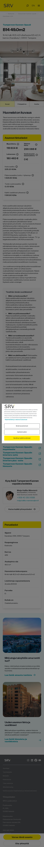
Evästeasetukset (22, 426)
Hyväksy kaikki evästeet (22, 438)
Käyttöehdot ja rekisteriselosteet (16, 419)
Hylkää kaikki (22, 432)
